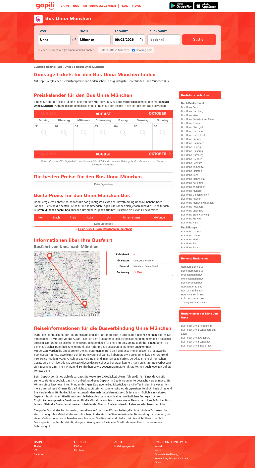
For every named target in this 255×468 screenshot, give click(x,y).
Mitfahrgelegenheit (124, 446)
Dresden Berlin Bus (192, 274)
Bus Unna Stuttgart (192, 127)
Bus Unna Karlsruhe (192, 182)
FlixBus (78, 446)
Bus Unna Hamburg (192, 111)
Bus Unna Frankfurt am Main (197, 119)
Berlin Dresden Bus (192, 282)
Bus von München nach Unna (52, 210)
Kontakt (159, 446)
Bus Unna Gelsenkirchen (195, 194)
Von (43, 31)
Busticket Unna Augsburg (195, 337)
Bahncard (39, 454)
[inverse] (74, 39)
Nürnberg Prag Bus (191, 286)
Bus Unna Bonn (189, 175)
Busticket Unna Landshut (195, 341)
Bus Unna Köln (189, 115)
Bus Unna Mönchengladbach (197, 202)
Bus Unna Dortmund (192, 131)
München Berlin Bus (192, 278)
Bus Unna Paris (189, 247)
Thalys (37, 446)
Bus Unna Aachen (191, 198)
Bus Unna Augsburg (192, 206)
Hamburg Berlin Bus (192, 266)
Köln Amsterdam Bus (193, 298)
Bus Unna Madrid (190, 239)
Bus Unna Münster (191, 190)
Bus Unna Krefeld (191, 218)
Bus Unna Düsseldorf (193, 135)
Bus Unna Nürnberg (192, 155)
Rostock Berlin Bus (192, 290)
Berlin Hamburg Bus (192, 270)
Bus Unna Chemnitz (192, 210)
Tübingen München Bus (194, 302)
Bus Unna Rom (189, 243)
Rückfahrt (158, 31)
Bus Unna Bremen (191, 139)
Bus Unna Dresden (191, 159)
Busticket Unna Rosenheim (196, 325)
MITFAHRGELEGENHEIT (99, 6)
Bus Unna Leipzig (191, 147)
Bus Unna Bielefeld (191, 171)
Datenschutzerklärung (166, 454)
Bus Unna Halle (189, 222)
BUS (76, 6)
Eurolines (79, 450)
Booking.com (126, 50)
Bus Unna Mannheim (193, 179)
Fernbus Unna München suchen (105, 229)
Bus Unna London (191, 235)
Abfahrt (121, 31)
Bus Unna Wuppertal (192, 167)
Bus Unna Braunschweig (195, 214)
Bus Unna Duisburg (192, 151)
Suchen (199, 39)
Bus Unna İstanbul (191, 231)
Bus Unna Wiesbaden (193, 186)
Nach (84, 31)
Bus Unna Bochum (191, 163)
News (158, 450)
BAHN (65, 6)
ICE (35, 450)
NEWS (136, 6)
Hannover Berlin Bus (192, 294)
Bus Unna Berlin (190, 107)
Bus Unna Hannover (192, 143)
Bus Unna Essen (190, 123)
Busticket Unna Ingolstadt (196, 345)
